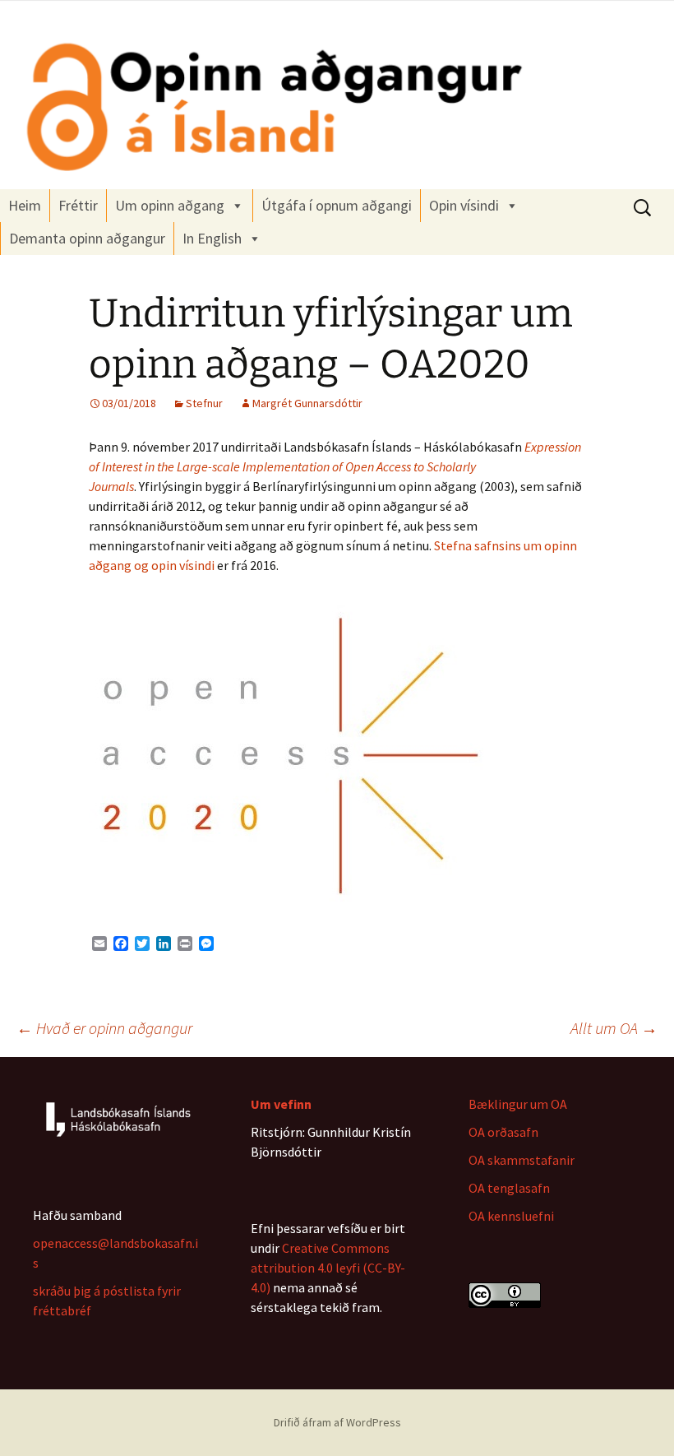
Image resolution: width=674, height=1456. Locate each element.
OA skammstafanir (522, 1160)
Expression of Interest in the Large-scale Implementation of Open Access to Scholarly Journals (335, 466)
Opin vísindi (464, 205)
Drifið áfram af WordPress (337, 1422)
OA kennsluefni (511, 1216)
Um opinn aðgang (169, 205)
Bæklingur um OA (518, 1104)
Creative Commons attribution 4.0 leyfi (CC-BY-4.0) (328, 1268)
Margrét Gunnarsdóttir (307, 403)
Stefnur (204, 403)
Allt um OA (614, 1028)
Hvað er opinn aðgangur (104, 1028)
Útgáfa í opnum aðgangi (336, 205)
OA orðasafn (503, 1132)
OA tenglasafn (509, 1188)
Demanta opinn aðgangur (87, 238)
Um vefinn (281, 1104)
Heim (24, 205)
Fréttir (78, 205)
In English (212, 238)
